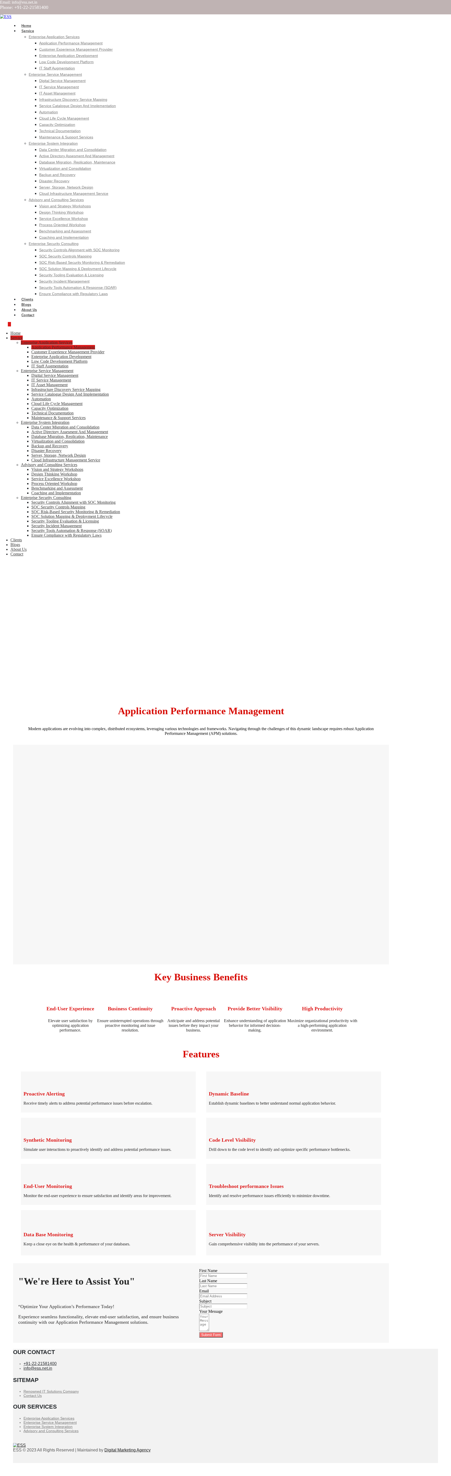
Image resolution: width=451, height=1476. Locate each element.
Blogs (15, 544)
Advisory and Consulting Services (56, 200)
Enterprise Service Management (55, 74)
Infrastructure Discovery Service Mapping (73, 99)
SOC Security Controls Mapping (65, 256)
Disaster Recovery (54, 181)
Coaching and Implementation (64, 237)
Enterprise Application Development (68, 56)
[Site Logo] (5, 16)
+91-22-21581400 (40, 1363)
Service (27, 31)
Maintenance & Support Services (66, 137)
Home (15, 333)
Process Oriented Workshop (62, 225)
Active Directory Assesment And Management (76, 156)
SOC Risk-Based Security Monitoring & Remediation (82, 262)
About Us (18, 549)
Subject (205, 1301)
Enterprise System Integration (53, 143)
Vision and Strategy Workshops (65, 206)
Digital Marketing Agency (127, 1450)
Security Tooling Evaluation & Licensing (71, 275)
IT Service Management (59, 87)
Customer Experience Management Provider (76, 49)
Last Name (208, 1281)
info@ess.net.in (37, 1368)
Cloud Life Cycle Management (64, 118)
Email (204, 1291)
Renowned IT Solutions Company (51, 1391)
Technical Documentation (60, 131)
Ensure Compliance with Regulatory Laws (73, 294)
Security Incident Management (64, 281)
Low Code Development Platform (66, 62)
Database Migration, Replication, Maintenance (77, 162)
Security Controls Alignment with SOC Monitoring (79, 250)
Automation (48, 112)
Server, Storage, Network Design (66, 187)
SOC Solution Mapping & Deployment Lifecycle (77, 269)
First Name (208, 1270)
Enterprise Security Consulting (54, 244)
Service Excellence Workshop (63, 218)
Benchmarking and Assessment (65, 231)
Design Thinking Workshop (61, 212)
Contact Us (32, 1395)
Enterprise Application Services (54, 37)
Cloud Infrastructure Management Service (73, 193)
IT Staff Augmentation (57, 68)
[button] (9, 324)
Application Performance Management (71, 43)
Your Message (211, 1311)
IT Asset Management (57, 93)
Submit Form (211, 1335)
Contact (27, 315)
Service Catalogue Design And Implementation (77, 106)
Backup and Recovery (57, 175)
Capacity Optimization (57, 124)
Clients (16, 540)
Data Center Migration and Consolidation (72, 150)
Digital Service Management (62, 81)
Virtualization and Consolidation (65, 168)
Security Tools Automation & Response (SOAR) (78, 287)
